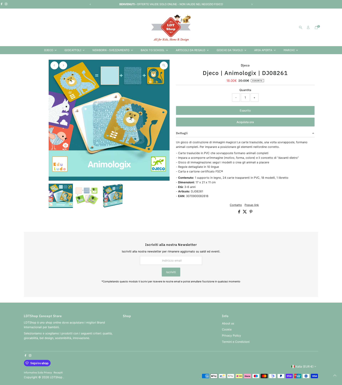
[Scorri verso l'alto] (334, 375)
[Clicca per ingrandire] (164, 65)
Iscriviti (171, 272)
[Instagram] (6, 4)
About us (228, 323)
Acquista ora (245, 122)
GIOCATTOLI (73, 50)
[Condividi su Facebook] (239, 212)
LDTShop (56, 377)
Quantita (245, 90)
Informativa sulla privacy (38, 372)
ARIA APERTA (263, 50)
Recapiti (58, 372)
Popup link (252, 204)
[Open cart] (316, 27)
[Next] (252, 4)
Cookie (227, 329)
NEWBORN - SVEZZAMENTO (111, 50)
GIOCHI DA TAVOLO (230, 50)
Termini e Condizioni (236, 341)
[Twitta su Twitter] (245, 212)
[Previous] (90, 4)
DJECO (49, 50)
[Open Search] (300, 27)
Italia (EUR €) (305, 366)
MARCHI (290, 50)
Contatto (236, 204)
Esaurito (245, 110)
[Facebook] (1, 4)
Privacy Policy (231, 335)
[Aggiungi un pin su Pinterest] (251, 212)
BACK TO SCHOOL (153, 50)
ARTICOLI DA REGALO (191, 50)
